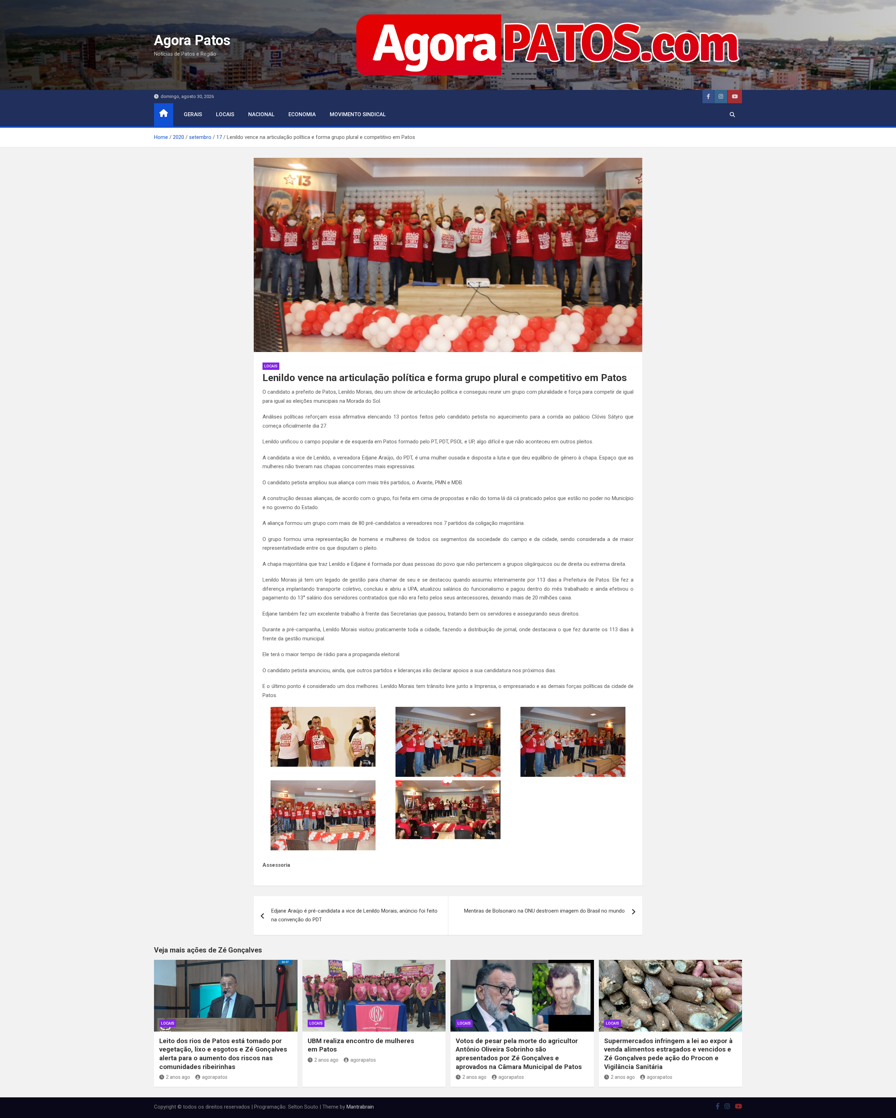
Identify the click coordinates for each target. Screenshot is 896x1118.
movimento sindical (358, 114)
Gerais (193, 114)
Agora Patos (192, 40)
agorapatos (214, 1077)
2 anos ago (178, 1077)
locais (225, 114)
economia (302, 114)
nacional (261, 114)
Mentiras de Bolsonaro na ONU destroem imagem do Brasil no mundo (544, 911)
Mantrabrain (360, 1107)
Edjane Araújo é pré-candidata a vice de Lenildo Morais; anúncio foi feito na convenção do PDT (354, 915)
